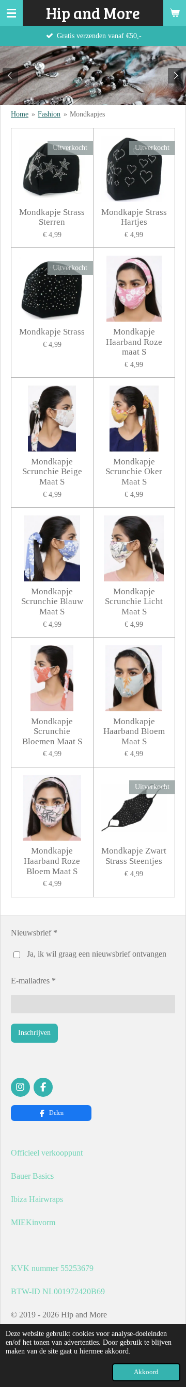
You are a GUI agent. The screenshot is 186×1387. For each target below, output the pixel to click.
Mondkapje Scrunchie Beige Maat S (52, 472)
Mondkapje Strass (52, 332)
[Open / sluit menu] (11, 13)
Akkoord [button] (146, 1372)
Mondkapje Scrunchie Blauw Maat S (52, 601)
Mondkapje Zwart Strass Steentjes (133, 856)
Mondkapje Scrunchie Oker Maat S (133, 472)
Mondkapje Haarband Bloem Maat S (134, 731)
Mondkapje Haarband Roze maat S (134, 342)
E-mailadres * (33, 980)
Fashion (49, 114)
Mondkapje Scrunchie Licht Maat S (134, 601)
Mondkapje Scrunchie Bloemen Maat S (52, 731)
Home (19, 114)
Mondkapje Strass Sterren (52, 217)
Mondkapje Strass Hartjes (134, 217)
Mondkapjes (87, 114)
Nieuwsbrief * (34, 932)
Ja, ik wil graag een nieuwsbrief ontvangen (96, 953)
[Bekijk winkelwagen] (174, 13)
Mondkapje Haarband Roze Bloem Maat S (52, 861)
